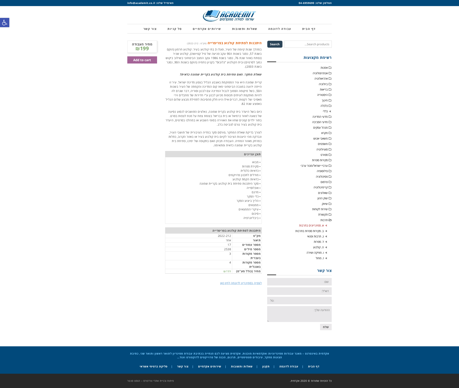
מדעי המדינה (320, 117)
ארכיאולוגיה (321, 78)
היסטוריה (322, 95)
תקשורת (323, 214)
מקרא (324, 133)
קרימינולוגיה (321, 187)
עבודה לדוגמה (288, 366)
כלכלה (324, 106)
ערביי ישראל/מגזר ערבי (314, 166)
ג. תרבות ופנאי (315, 236)
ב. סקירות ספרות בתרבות (309, 231)
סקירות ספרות (320, 160)
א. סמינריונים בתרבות (311, 225)
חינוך (325, 100)
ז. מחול (320, 258)
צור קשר (182, 366)
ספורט (324, 155)
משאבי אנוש (320, 138)
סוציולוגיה (322, 149)
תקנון (266, 366)
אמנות (324, 68)
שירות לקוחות (320, 209)
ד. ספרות (319, 242)
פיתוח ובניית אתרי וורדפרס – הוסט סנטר (150, 380)
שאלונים (323, 193)
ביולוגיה (323, 84)
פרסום (324, 182)
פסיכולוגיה (322, 177)
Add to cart (142, 60)
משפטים (323, 144)
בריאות (324, 89)
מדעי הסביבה (320, 122)
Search (275, 44)
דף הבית (313, 366)
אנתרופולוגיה (320, 73)
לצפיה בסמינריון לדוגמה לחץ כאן (241, 283)
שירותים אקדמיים (209, 366)
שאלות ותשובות (242, 366)
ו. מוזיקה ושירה (315, 253)
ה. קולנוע (318, 247)
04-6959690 (306, 3)
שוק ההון (323, 198)
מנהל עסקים (320, 128)
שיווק (325, 204)
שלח (326, 327)
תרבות (324, 220)
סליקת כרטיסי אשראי (153, 366)
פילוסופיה (322, 171)
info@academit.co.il (141, 3)
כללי (325, 111)
